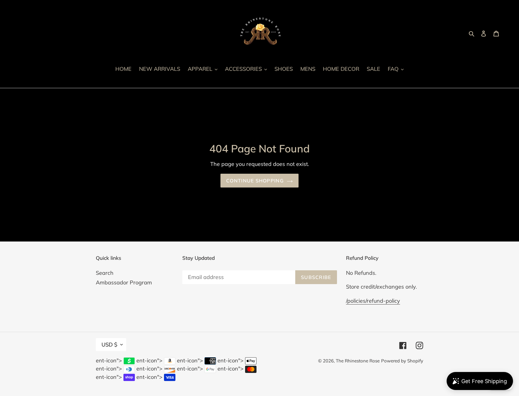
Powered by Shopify (402, 361)
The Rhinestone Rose (358, 361)
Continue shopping (255, 181)
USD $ (109, 344)
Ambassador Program (124, 282)
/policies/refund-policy (373, 300)
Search (105, 272)
